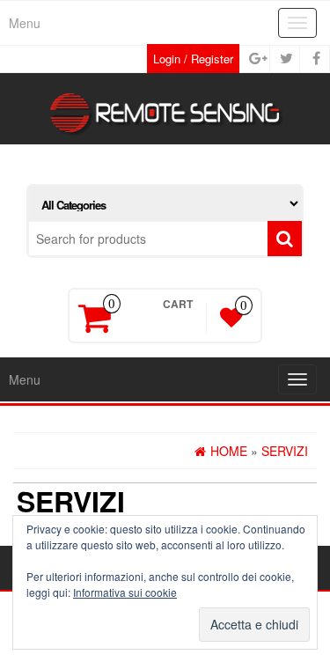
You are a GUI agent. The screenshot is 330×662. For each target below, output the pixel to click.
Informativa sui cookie (125, 592)
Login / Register (193, 58)
